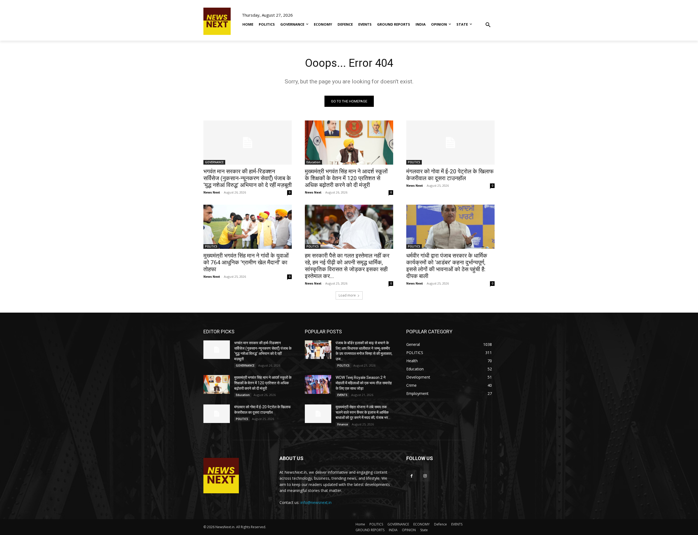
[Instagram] (425, 476)
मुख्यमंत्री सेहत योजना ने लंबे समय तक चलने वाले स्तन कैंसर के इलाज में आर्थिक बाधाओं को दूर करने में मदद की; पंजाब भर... (363, 412)
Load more (347, 295)
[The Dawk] (217, 21)
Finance (342, 424)
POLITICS (414, 162)
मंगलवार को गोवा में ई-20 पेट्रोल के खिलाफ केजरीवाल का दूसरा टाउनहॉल (450, 175)
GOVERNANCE (214, 162)
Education (313, 162)
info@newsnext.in (316, 502)
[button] (488, 21)
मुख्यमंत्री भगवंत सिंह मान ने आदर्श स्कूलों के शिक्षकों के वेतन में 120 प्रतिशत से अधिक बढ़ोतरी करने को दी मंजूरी (346, 178)
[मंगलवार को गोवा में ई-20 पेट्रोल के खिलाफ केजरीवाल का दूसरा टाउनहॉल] (450, 142)
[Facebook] (411, 476)
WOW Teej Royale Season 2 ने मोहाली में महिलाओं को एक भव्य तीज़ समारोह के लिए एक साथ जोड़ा (364, 382)
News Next (211, 192)
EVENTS (342, 395)
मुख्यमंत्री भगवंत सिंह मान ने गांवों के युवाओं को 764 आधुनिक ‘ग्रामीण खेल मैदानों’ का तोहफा (246, 262)
